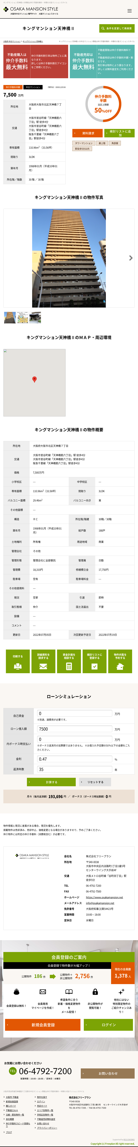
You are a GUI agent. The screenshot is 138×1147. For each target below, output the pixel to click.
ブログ (9, 1132)
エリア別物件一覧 (45, 1110)
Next (129, 258)
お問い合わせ (43, 1123)
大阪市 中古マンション (12, 41)
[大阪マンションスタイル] (30, 11)
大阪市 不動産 (12, 1097)
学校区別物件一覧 (45, 1114)
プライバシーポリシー (47, 1127)
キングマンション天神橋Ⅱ (33, 41)
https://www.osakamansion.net (104, 897)
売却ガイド (42, 1105)
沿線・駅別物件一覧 (15, 1114)
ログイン (41, 1101)
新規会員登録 (12, 1101)
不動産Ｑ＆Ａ (12, 1110)
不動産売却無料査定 (46, 1119)
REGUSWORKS (129, 1139)
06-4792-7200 (45, 1071)
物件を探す (42, 1097)
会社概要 (10, 1119)
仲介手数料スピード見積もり (18, 1125)
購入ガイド (11, 1105)
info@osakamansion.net (100, 903)
